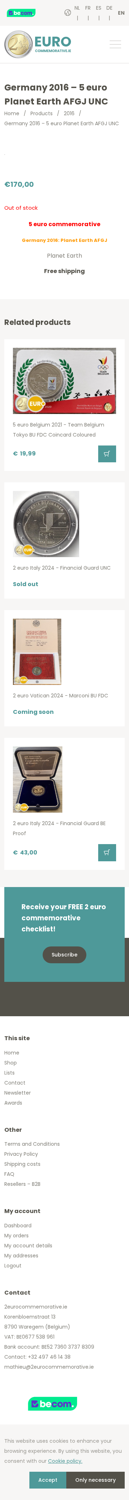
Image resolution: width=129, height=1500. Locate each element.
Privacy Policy (21, 1154)
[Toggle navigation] (115, 44)
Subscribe (64, 954)
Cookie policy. (65, 1461)
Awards (13, 1102)
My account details (28, 1245)
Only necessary (95, 1480)
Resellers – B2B (22, 1184)
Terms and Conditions (32, 1144)
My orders (16, 1235)
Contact (14, 1082)
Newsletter (17, 1092)
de (109, 7)
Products (41, 113)
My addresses (21, 1255)
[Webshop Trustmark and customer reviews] (28, 12)
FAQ (9, 1174)
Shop (10, 1062)
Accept (47, 1480)
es (98, 7)
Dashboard (18, 1225)
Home (11, 113)
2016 (69, 113)
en (121, 12)
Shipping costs (22, 1164)
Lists (9, 1072)
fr (88, 7)
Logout (13, 1265)
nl (77, 7)
